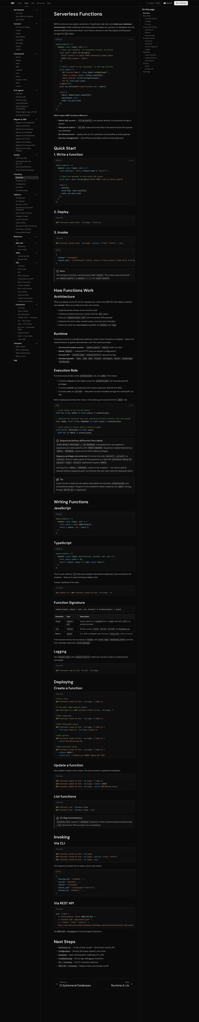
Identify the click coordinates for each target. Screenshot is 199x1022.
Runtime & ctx (124, 629)
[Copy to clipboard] (132, 44)
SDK (32, 3)
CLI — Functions (65, 962)
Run (131, 39)
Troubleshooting (65, 958)
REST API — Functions (66, 931)
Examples (63, 955)
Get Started (181, 3)
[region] (94, 259)
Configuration (64, 951)
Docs (26, 3)
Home (20, 3)
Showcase (41, 3)
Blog (48, 3)
